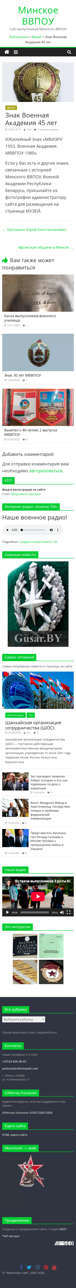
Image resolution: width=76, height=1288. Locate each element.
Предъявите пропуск (25, 494)
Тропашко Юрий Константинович (34, 229)
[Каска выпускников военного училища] (38, 277)
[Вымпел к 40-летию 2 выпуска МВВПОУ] (38, 391)
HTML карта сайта (14, 1135)
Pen (29, 129)
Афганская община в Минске (46, 247)
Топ (31, 715)
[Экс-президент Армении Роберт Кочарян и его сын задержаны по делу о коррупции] (15, 774)
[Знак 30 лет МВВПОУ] (38, 336)
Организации (15, 715)
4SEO (62, 1229)
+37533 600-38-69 (14, 1061)
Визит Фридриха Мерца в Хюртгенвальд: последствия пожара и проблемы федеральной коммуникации (50, 810)
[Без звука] (62, 912)
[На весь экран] (68, 912)
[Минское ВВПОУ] (6, 52)
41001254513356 (41, 1113)
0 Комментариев (47, 129)
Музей (11, 107)
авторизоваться (45, 471)
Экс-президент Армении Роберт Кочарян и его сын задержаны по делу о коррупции (49, 782)
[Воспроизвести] (7, 912)
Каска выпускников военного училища (30, 318)
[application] (38, 896)
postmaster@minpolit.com (20, 1068)
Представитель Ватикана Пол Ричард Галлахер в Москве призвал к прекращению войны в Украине (48, 841)
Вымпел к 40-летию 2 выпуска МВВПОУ (30, 432)
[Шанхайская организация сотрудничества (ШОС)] (38, 674)
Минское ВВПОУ (38, 15)
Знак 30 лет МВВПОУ (22, 375)
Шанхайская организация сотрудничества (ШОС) (33, 725)
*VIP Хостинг (11, 1236)
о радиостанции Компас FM (37, 542)
